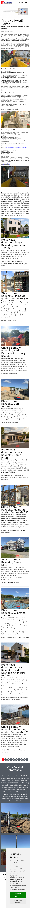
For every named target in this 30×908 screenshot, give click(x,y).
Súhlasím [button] (18, 893)
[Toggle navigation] (26, 2)
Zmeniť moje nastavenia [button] (18, 901)
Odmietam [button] (18, 897)
